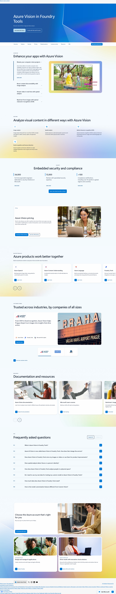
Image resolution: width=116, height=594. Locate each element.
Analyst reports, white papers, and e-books (72, 586)
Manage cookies (29, 593)
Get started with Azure (11, 583)
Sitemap (13, 593)
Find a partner (28, 586)
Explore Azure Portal (21, 582)
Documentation (35, 586)
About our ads (58, 593)
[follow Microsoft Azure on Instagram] (31, 582)
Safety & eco (47, 593)
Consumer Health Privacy (5, 593)
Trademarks (42, 593)
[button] (44, 352)
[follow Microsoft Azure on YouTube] (37, 582)
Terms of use (36, 593)
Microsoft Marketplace (20, 586)
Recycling (52, 593)
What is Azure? (3, 583)
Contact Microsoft (19, 593)
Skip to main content (5, 0)
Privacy (24, 593)
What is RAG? (40, 588)
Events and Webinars (58, 586)
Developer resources (45, 586)
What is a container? (32, 588)
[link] (16, 44)
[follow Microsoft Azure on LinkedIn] (34, 582)
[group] (57, 273)
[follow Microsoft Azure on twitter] (29, 582)
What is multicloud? (101, 586)
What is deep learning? (9, 588)
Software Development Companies (7, 586)
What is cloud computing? (90, 586)
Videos (83, 586)
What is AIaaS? (17, 588)
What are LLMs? (24, 588)
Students (52, 586)
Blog (40, 586)
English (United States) (5, 590)
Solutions (105, 583)
